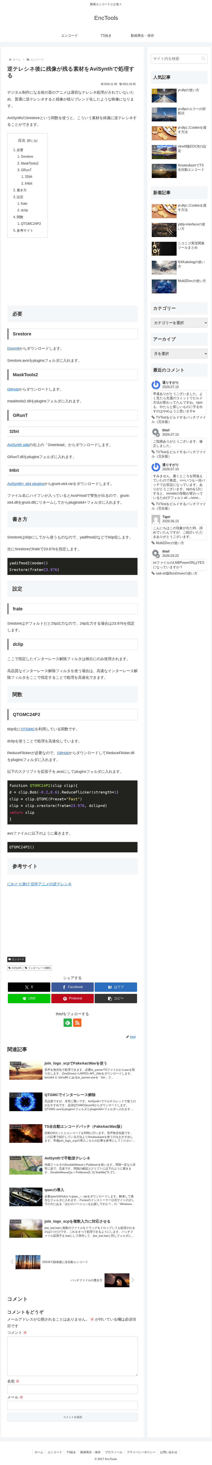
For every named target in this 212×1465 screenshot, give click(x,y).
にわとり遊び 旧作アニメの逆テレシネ (39, 884)
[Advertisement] (72, 271)
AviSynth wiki (18, 445)
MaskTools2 (30, 163)
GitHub (13, 389)
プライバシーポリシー (141, 1452)
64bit (28, 183)
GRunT (26, 170)
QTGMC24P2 (31, 223)
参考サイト (25, 230)
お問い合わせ (168, 1452)
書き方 (22, 190)
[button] (116, 998)
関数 (20, 217)
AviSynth (17, 968)
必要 (20, 150)
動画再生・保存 (90, 1452)
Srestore (27, 156)
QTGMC (28, 729)
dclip (24, 210)
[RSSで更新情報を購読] (77, 1023)
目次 (21, 140)
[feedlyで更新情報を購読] (68, 1023)
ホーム (39, 1452)
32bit (28, 176)
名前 (13, 1381)
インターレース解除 (39, 968)
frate (24, 203)
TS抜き (71, 1452)
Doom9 (13, 348)
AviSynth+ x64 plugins (25, 484)
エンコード (18, 959)
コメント (17, 1333)
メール (15, 1397)
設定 (20, 197)
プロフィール (113, 1452)
